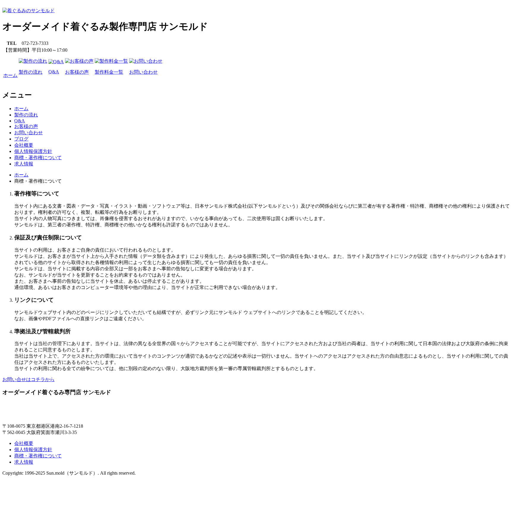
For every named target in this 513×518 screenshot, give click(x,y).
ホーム (21, 108)
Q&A (19, 120)
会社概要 (23, 145)
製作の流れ (26, 114)
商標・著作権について (38, 157)
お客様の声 (26, 126)
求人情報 (23, 163)
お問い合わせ (28, 132)
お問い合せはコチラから (28, 379)
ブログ (21, 138)
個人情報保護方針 (33, 151)
